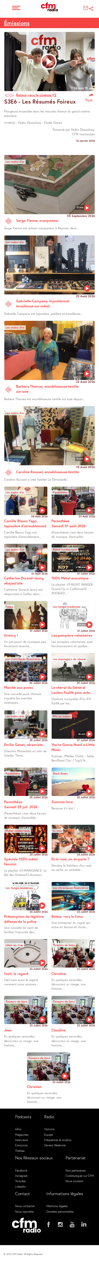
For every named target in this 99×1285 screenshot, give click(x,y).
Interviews (21, 1140)
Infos (18, 1129)
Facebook (21, 1170)
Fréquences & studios (58, 1140)
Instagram (21, 1176)
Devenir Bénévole (55, 1145)
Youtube (20, 1181)
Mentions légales (57, 1206)
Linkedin (20, 1186)
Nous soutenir (74, 1181)
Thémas (20, 1151)
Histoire (49, 1129)
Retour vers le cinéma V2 (36, 95)
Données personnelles (60, 1211)
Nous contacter (25, 1206)
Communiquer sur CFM (80, 1176)
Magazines (22, 1134)
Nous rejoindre (24, 1211)
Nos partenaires (76, 1170)
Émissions (17, 22)
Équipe (48, 1134)
